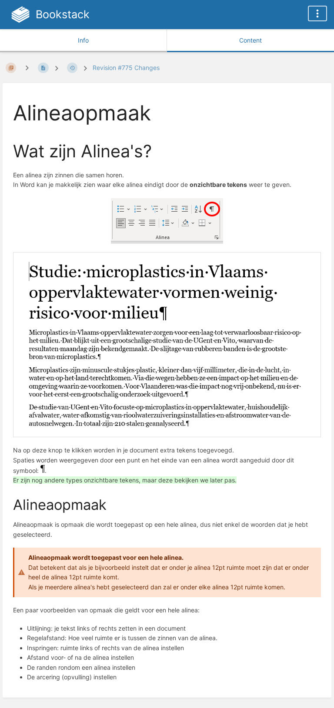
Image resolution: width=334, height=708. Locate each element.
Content (250, 40)
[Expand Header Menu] (317, 13)
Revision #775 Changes (126, 67)
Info (83, 40)
